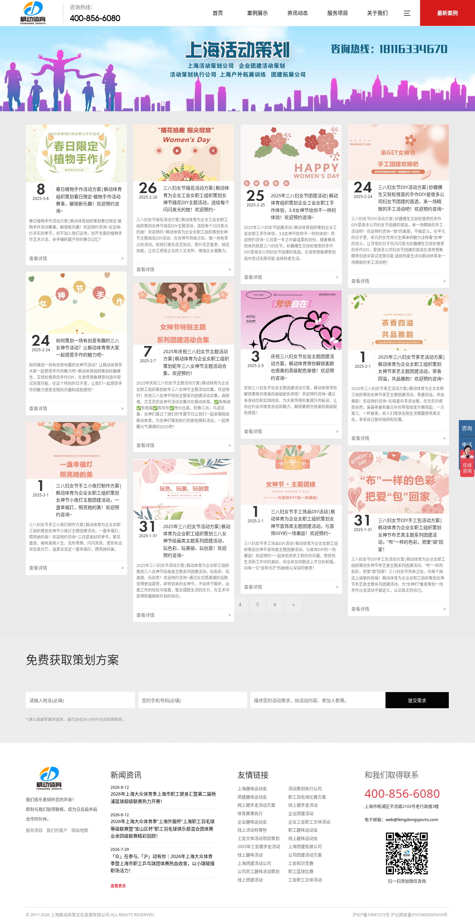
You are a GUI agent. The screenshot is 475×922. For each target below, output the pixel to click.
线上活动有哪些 (252, 830)
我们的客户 (57, 830)
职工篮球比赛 (300, 871)
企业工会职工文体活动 (309, 822)
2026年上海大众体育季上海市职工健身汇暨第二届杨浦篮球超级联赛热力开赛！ (163, 794)
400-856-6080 (95, 18)
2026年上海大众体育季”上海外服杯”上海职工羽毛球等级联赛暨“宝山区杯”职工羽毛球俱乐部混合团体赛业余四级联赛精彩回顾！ (163, 825)
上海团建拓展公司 (305, 846)
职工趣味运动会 (303, 830)
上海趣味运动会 (252, 788)
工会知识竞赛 (300, 863)
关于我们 (377, 12)
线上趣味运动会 (303, 838)
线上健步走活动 (303, 805)
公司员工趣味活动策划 (259, 871)
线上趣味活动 (250, 855)
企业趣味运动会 (252, 822)
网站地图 (79, 830)
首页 (218, 12)
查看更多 (118, 886)
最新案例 (447, 12)
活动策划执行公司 (305, 788)
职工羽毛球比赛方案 (307, 797)
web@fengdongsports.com (411, 819)
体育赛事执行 (250, 813)
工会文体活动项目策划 (259, 838)
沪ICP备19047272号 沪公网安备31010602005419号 (400, 914)
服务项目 (337, 12)
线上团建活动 (250, 880)
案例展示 (257, 12)
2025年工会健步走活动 (259, 846)
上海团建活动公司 (254, 863)
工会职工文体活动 (305, 880)
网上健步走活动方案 (256, 805)
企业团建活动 (300, 813)
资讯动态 (297, 12)
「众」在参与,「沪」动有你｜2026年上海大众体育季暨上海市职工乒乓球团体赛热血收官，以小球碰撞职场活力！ (163, 860)
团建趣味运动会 (252, 797)
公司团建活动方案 (305, 855)
